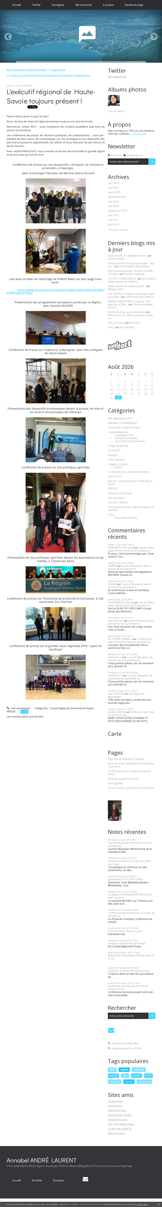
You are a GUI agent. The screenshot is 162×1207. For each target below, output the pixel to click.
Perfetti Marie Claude (120, 602)
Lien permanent (20, 708)
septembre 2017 (117, 210)
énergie (112, 455)
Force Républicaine (126, 517)
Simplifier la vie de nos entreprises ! (129, 970)
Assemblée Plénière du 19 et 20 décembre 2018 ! (128, 987)
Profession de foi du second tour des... (131, 713)
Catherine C (115, 657)
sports (118, 467)
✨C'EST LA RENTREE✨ (122, 278)
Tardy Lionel (115, 1101)
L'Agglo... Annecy (118, 464)
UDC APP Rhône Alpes (121, 1124)
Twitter (36, 5)
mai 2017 (113, 219)
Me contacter (83, 5)
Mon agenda (115, 783)
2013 (148, 1075)
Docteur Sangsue (134, 274)
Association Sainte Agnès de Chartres (131, 280)
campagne (144, 1081)
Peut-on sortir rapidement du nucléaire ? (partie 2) (131, 765)
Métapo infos (116, 289)
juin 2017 (113, 215)
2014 (112, 1069)
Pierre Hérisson (117, 1110)
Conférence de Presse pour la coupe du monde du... (131, 914)
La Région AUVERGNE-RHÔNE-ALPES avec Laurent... (130, 896)
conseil (113, 1075)
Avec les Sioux (116, 322)
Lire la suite (139, 133)
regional (138, 1069)
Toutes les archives (118, 230)
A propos (108, 5)
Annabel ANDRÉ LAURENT (42, 1160)
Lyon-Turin (114, 476)
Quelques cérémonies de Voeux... (127, 943)
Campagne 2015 (124, 435)
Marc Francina (116, 1133)
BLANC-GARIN (116, 712)
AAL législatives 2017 (120, 418)
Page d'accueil (58, 69)
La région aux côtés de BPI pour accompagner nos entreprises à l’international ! (49, 75)
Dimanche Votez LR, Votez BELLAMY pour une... (129, 862)
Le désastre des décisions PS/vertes (129, 471)
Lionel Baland (116, 258)
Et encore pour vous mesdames (126, 312)
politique (114, 1081)
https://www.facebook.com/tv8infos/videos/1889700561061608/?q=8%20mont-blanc (56, 291)
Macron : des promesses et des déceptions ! (130, 483)
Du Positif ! (114, 450)
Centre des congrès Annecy (124, 427)
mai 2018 (113, 206)
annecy (129, 1081)
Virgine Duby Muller (120, 1115)
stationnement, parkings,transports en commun (131, 509)
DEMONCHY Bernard (120, 547)
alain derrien (115, 620)
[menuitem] (16, 5)
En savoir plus (141, 1204)
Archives (37, 1180)
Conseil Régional (59, 708)
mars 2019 (114, 192)
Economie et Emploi (82, 708)
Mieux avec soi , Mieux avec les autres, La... (130, 316)
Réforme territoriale (120, 493)
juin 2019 (113, 183)
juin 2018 (113, 201)
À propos (58, 1180)
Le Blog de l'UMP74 (119, 1128)
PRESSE (11, 711)
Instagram (58, 5)
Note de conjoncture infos (123, 778)
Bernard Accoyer (118, 1119)
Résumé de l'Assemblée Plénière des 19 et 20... (131, 957)
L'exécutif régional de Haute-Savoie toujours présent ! (51, 96)
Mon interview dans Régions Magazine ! (26, 69)
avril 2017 (113, 224)
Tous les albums (116, 111)
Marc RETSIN (116, 693)
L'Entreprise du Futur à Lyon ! (125, 931)
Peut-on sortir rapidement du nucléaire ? (131, 789)
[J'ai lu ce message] (159, 1204)
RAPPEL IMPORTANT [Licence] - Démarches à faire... (129, 303)
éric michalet (127, 327)
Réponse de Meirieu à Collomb (126, 759)
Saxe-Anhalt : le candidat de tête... (127, 255)
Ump (111, 514)
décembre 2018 (117, 196)
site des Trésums (118, 502)
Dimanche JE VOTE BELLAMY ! (125, 879)
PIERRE (112, 566)
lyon (125, 1075)
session (137, 1075)
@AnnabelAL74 (117, 76)
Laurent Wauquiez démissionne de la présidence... (131, 549)
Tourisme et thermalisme (130, 441)
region (124, 1069)
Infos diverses (116, 459)
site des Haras (116, 497)
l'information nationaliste (134, 266)
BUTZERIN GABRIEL (120, 639)
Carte (115, 733)
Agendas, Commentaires (122, 422)
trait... (111, 327)
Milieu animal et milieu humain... (127, 286)
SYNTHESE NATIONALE (139, 297)
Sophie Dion (115, 1105)
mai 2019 (113, 187)
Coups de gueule (118, 445)
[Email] (111, 1030)
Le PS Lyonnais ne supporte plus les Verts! (129, 773)
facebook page (134, 5)
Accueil (16, 5)
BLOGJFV (135, 322)
